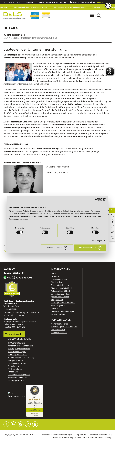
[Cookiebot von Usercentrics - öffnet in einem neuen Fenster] (96, 199)
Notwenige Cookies (54, 248)
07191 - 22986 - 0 (26, 2)
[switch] (45, 232)
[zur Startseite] (14, 15)
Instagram (20, 424)
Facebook (6, 424)
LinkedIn (13, 424)
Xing (28, 424)
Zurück (6, 250)
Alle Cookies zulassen (87, 248)
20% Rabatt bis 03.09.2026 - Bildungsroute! (27, 7)
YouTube (35, 424)
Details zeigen (96, 241)
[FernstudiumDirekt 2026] (46, 15)
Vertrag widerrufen (14, 334)
